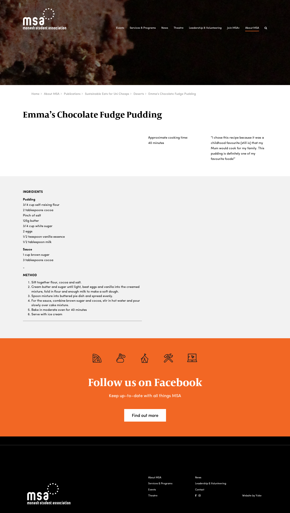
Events (120, 28)
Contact (199, 489)
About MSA (252, 28)
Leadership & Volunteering (205, 28)
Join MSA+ (233, 28)
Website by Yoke (252, 495)
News (164, 28)
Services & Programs (143, 28)
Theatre (178, 28)
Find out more (145, 415)
